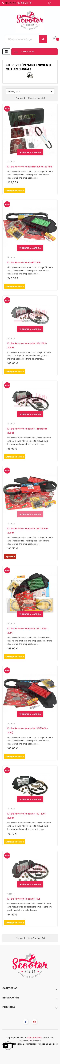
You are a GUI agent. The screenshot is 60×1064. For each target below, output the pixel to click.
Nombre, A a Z (30, 91)
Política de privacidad (25, 1043)
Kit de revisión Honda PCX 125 (23, 262)
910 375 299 (10, 3)
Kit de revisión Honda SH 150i (23, 898)
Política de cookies (47, 1043)
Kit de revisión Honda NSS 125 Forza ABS (29, 166)
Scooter (11, 161)
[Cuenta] (49, 3)
